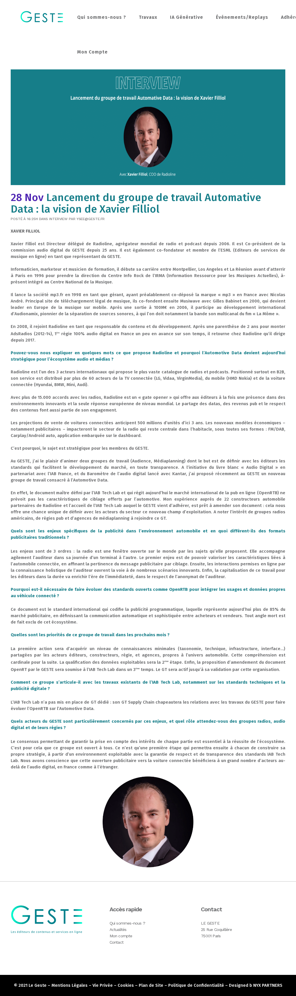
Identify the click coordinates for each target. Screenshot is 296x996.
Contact (116, 942)
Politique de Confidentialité (196, 985)
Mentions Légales (69, 985)
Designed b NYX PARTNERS (255, 985)
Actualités (118, 929)
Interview (58, 219)
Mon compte (121, 936)
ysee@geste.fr (91, 219)
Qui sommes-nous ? (127, 923)
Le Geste (38, 985)
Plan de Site (151, 985)
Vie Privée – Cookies (113, 985)
